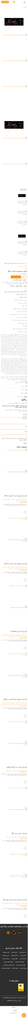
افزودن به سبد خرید (16, 276)
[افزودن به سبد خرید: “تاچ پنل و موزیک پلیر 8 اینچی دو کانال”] (25, 580)
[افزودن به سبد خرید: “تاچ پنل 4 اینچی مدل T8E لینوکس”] (25, 782)
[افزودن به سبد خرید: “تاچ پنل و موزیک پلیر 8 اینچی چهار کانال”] (25, 916)
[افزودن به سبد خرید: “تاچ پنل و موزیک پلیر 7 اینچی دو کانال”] (25, 512)
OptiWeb (9, 1000)
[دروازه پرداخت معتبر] (19, 987)
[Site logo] (14, 2)
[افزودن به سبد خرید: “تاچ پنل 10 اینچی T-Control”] (25, 648)
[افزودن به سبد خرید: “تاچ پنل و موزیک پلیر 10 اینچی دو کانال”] (25, 715)
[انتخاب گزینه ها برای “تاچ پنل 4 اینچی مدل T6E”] (25, 848)
